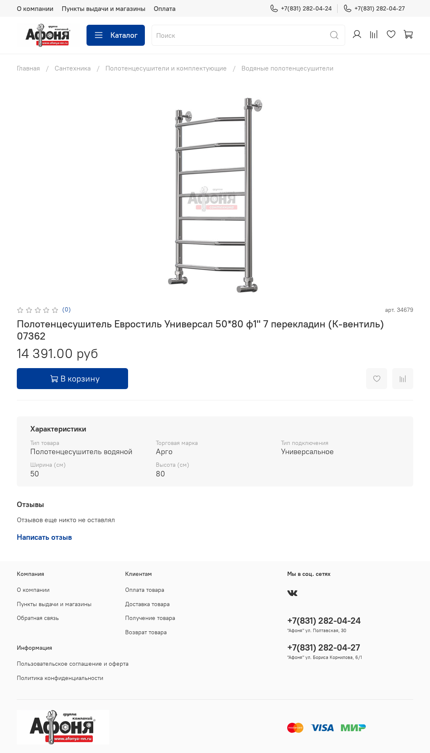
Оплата (165, 8)
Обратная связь (38, 618)
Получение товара (150, 618)
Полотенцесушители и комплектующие (166, 68)
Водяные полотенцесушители (287, 68)
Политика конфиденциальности (60, 678)
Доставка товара (147, 604)
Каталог (124, 35)
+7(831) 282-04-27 (379, 8)
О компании (35, 8)
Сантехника (73, 68)
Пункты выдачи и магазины (103, 8)
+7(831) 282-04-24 (306, 8)
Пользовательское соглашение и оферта (72, 663)
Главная (28, 68)
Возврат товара (146, 632)
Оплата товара (144, 590)
